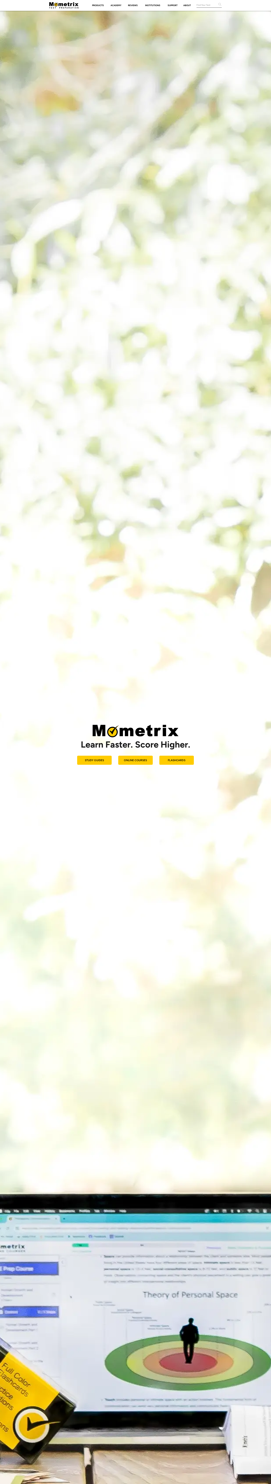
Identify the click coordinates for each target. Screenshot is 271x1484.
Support (173, 5)
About (187, 5)
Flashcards (176, 760)
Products (98, 5)
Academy (116, 5)
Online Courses (135, 760)
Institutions (152, 5)
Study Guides (94, 760)
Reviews (133, 5)
